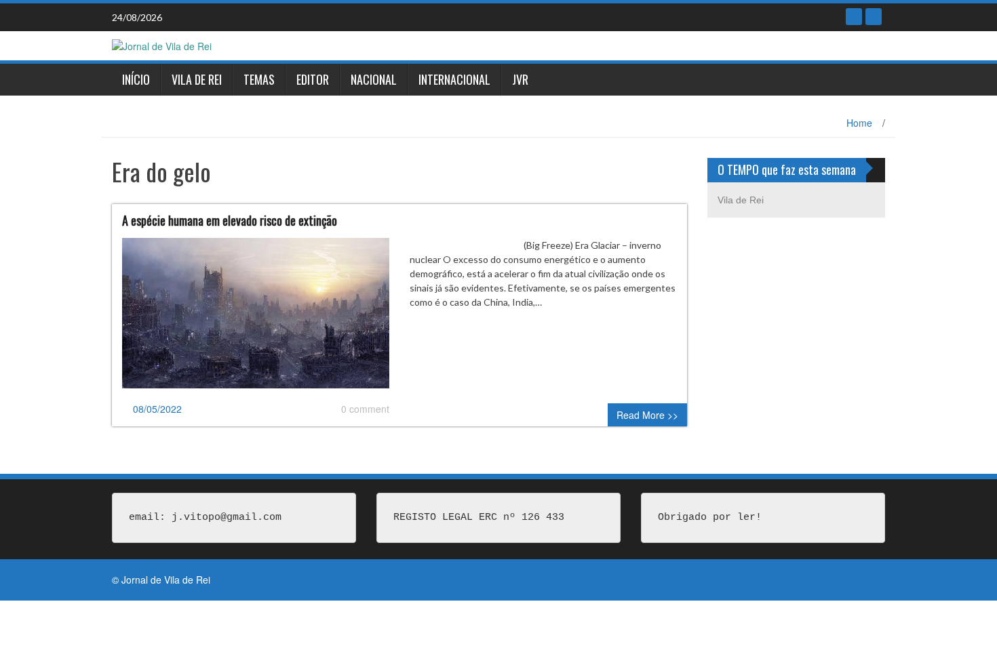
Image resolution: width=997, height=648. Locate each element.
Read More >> (647, 415)
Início (136, 79)
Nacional (374, 79)
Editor (312, 79)
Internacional (454, 79)
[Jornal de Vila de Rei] (162, 45)
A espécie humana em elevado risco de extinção (229, 220)
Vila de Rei (197, 79)
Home (859, 122)
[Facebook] (854, 16)
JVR (520, 79)
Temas (259, 79)
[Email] (873, 16)
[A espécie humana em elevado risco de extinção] (255, 318)
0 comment (365, 409)
